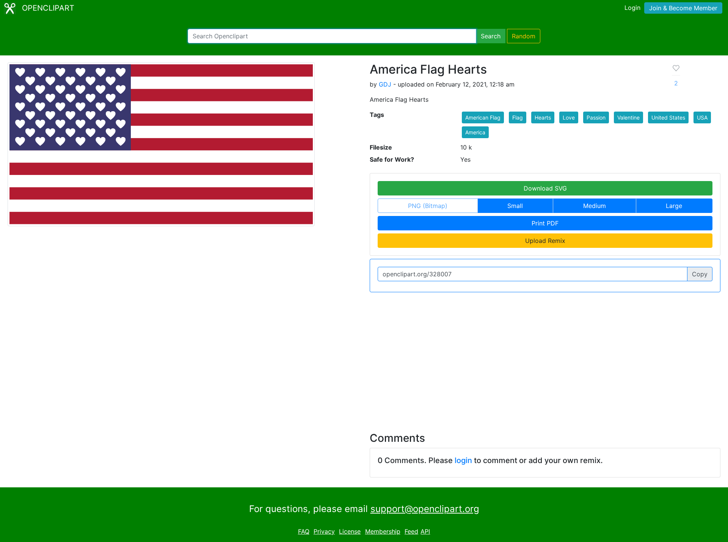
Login (632, 7)
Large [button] (674, 206)
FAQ (303, 531)
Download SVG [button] (545, 188)
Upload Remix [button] (545, 240)
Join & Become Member (683, 8)
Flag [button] (517, 117)
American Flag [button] (482, 117)
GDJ (385, 84)
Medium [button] (594, 206)
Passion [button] (596, 117)
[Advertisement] (364, 357)
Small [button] (515, 206)
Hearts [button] (543, 117)
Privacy (324, 531)
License (350, 531)
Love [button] (569, 117)
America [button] (475, 132)
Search (490, 36)
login (463, 460)
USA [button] (702, 117)
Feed (411, 531)
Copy (700, 274)
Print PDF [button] (545, 223)
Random (523, 36)
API (425, 531)
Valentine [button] (628, 117)
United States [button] (668, 117)
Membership (382, 531)
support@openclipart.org (424, 508)
